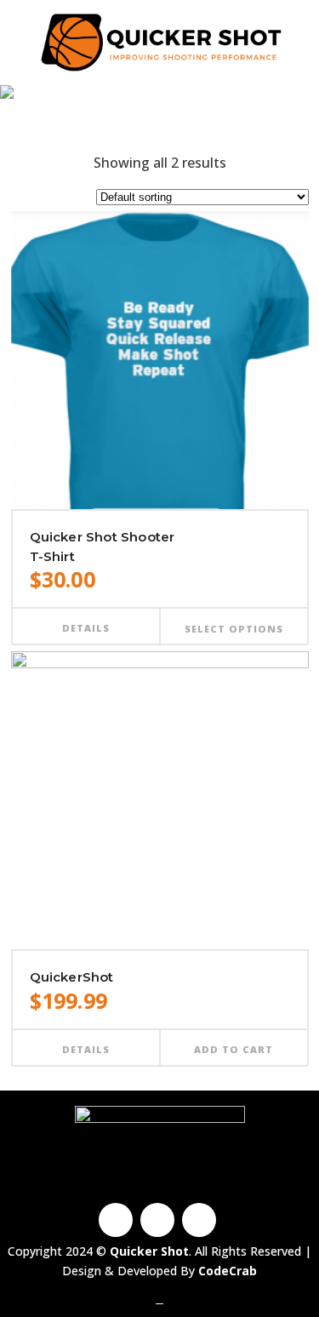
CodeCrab (227, 1271)
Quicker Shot (111, 117)
